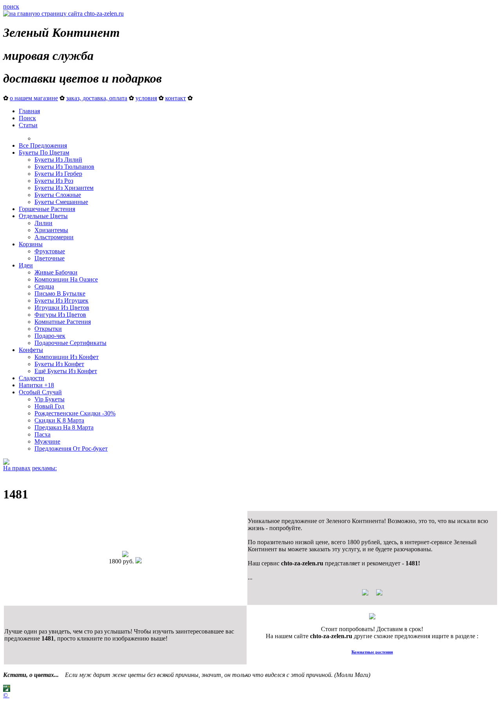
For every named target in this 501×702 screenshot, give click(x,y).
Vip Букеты (49, 399)
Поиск (27, 118)
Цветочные (49, 258)
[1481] (125, 555)
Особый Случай (40, 392)
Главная (29, 111)
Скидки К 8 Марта (59, 420)
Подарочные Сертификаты (70, 342)
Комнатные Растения (62, 321)
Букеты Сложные (57, 194)
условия (146, 98)
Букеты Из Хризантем (64, 187)
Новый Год (49, 406)
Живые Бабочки (55, 272)
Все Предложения (43, 145)
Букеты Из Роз (53, 180)
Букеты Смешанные (61, 202)
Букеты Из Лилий (58, 159)
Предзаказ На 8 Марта (64, 427)
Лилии (43, 223)
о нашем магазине (34, 98)
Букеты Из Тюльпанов (64, 166)
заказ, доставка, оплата (96, 98)
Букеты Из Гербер (58, 173)
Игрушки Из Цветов (61, 307)
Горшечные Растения (47, 209)
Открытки (48, 328)
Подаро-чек (49, 335)
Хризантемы (51, 230)
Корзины (31, 244)
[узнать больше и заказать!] (372, 595)
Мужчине (47, 441)
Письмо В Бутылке (59, 293)
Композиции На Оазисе (66, 279)
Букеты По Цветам (44, 152)
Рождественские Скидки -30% (74, 413)
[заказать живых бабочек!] (6, 462)
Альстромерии (54, 237)
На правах (17, 468)
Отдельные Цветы (43, 216)
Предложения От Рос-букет (71, 448)
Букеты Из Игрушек (61, 300)
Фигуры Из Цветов (60, 314)
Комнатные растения (372, 652)
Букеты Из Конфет (59, 364)
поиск (11, 6)
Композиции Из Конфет (66, 357)
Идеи (26, 265)
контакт (175, 98)
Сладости (31, 378)
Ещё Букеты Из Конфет (65, 371)
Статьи (28, 125)
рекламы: (44, 468)
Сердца (44, 286)
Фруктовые (49, 251)
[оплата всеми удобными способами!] (372, 617)
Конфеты (31, 349)
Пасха (42, 434)
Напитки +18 (36, 385)
